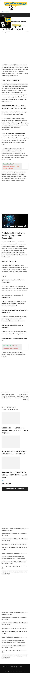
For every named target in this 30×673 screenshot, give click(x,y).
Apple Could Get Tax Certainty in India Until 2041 (14, 544)
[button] (3, 15)
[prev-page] (2, 481)
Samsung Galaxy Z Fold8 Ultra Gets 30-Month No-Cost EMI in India (14, 474)
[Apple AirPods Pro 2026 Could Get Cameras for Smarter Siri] (15, 442)
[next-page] (3, 481)
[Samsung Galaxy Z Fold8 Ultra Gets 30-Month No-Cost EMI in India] (15, 463)
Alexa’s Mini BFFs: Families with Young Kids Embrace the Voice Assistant (21, 397)
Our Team (5, 666)
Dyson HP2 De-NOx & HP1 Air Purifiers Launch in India (14, 567)
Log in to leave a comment (15, 488)
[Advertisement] (15, 49)
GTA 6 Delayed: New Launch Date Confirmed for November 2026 (14, 572)
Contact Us (15, 668)
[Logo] (5, 27)
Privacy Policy (22, 666)
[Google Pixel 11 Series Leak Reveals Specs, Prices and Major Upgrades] (15, 418)
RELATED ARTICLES (9, 407)
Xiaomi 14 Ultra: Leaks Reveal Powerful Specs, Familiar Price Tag (8, 396)
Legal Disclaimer (13, 666)
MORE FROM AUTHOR (10, 410)
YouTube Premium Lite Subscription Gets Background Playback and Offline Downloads (13, 557)
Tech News (23, 21)
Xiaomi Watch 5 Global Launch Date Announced (14, 553)
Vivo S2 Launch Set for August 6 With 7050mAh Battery (14, 548)
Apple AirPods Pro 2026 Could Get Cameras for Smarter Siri (14, 534)
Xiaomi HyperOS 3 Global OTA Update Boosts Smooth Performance (14, 562)
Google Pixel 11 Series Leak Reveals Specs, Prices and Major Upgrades (15, 430)
